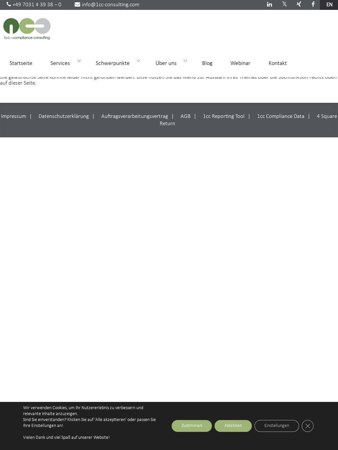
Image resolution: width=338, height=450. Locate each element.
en (329, 5)
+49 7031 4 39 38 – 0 (37, 5)
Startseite (21, 63)
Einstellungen (276, 425)
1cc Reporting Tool (224, 116)
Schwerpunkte (110, 63)
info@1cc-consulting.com (110, 5)
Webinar (240, 63)
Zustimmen (192, 425)
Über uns (163, 63)
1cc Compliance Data (280, 116)
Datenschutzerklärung (64, 116)
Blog (207, 63)
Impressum (13, 116)
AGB (185, 116)
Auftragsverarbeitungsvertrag (134, 116)
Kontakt (278, 63)
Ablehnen (233, 425)
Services (57, 63)
